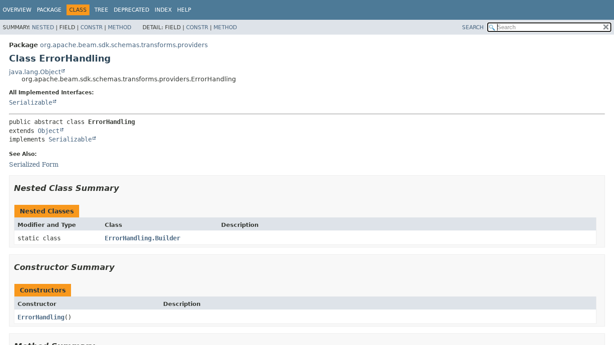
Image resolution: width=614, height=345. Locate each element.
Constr (91, 27)
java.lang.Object (35, 71)
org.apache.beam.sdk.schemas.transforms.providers (124, 45)
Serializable (30, 102)
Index (163, 10)
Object (48, 130)
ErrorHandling (41, 317)
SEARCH (473, 27)
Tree (101, 10)
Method (119, 27)
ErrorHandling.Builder (142, 238)
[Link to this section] (125, 188)
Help (184, 10)
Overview (17, 10)
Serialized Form (33, 164)
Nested (43, 27)
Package (49, 10)
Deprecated (131, 10)
